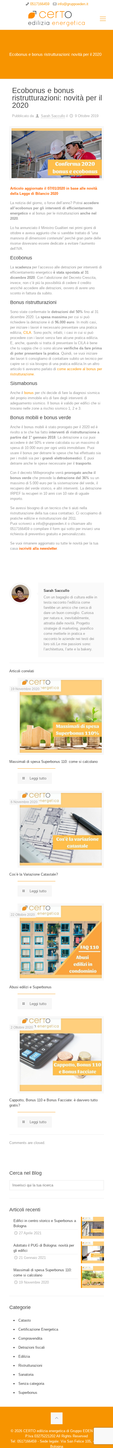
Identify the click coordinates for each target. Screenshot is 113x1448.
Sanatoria (25, 1374)
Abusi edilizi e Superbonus (30, 987)
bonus (29, 393)
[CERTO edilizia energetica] (56, 19)
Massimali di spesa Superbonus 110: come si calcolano (53, 762)
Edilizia (24, 1356)
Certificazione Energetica (38, 1329)
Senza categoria (31, 1384)
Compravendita (30, 1338)
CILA (26, 333)
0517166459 (39, 4)
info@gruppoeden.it (73, 4)
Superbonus (27, 1393)
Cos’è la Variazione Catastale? (33, 874)
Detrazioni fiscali (31, 1347)
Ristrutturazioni (30, 1365)
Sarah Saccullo (53, 116)
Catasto (24, 1320)
